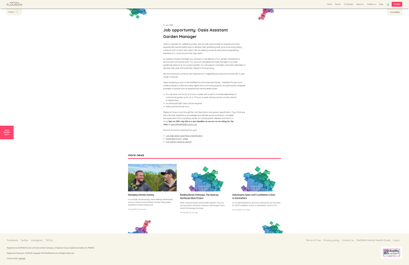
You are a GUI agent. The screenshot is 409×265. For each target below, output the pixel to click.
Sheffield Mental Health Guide (373, 240)
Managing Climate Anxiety (141, 194)
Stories (338, 4)
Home (329, 4)
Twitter (24, 240)
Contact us (371, 4)
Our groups (348, 4)
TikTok (49, 240)
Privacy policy (331, 240)
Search (11, 12)
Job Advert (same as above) (179, 142)
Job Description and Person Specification (184, 136)
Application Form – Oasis (177, 139)
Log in (396, 240)
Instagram (37, 240)
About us (360, 4)
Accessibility (395, 12)
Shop (381, 4)
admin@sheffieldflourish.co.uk (184, 124)
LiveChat (21, 258)
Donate (397, 4)
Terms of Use (313, 240)
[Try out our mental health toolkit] (388, 4)
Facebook (12, 240)
